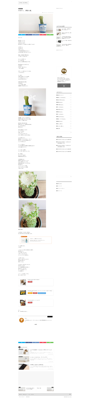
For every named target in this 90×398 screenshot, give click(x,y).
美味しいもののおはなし (64, 97)
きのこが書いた (64, 123)
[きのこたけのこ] (24, 4)
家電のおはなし (64, 102)
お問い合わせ (60, 183)
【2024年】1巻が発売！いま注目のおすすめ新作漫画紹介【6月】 (64, 146)
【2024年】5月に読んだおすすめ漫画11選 (64, 151)
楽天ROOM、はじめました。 (62, 81)
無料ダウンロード (64, 95)
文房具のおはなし (64, 109)
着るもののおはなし (64, 116)
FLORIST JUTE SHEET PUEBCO (33, 279)
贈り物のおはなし (64, 104)
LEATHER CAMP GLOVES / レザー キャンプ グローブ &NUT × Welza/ (40, 290)
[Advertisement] (35, 333)
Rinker (32, 280)
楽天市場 (30, 281)
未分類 (64, 128)
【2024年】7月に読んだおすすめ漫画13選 (64, 139)
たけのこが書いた (64, 126)
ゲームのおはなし (64, 114)
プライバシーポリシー (61, 188)
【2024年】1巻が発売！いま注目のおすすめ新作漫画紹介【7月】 (64, 143)
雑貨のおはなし (20, 8)
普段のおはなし (64, 111)
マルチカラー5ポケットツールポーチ (34, 300)
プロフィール (60, 190)
